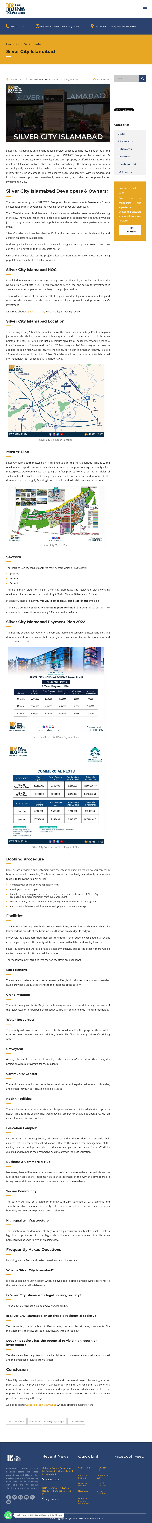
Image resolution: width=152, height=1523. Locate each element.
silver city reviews (76, 1421)
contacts (131, 231)
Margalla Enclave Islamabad (83, 1500)
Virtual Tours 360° (103, 1476)
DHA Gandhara (102, 1492)
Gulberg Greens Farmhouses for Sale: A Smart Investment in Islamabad (57, 1471)
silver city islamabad (16, 1421)
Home (8, 44)
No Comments (103, 79)
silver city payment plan (54, 1421)
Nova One (83, 1491)
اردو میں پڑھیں (125, 171)
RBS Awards (125, 141)
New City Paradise (82, 1484)
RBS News (124, 156)
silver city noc (35, 1421)
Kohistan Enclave (82, 1476)
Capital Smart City (35, 311)
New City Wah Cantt (102, 1484)
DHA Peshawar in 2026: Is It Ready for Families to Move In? (56, 1491)
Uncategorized (127, 164)
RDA (49, 280)
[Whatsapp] (8, 1515)
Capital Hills (84, 1468)
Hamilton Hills (101, 1469)
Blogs (121, 133)
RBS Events (125, 149)
